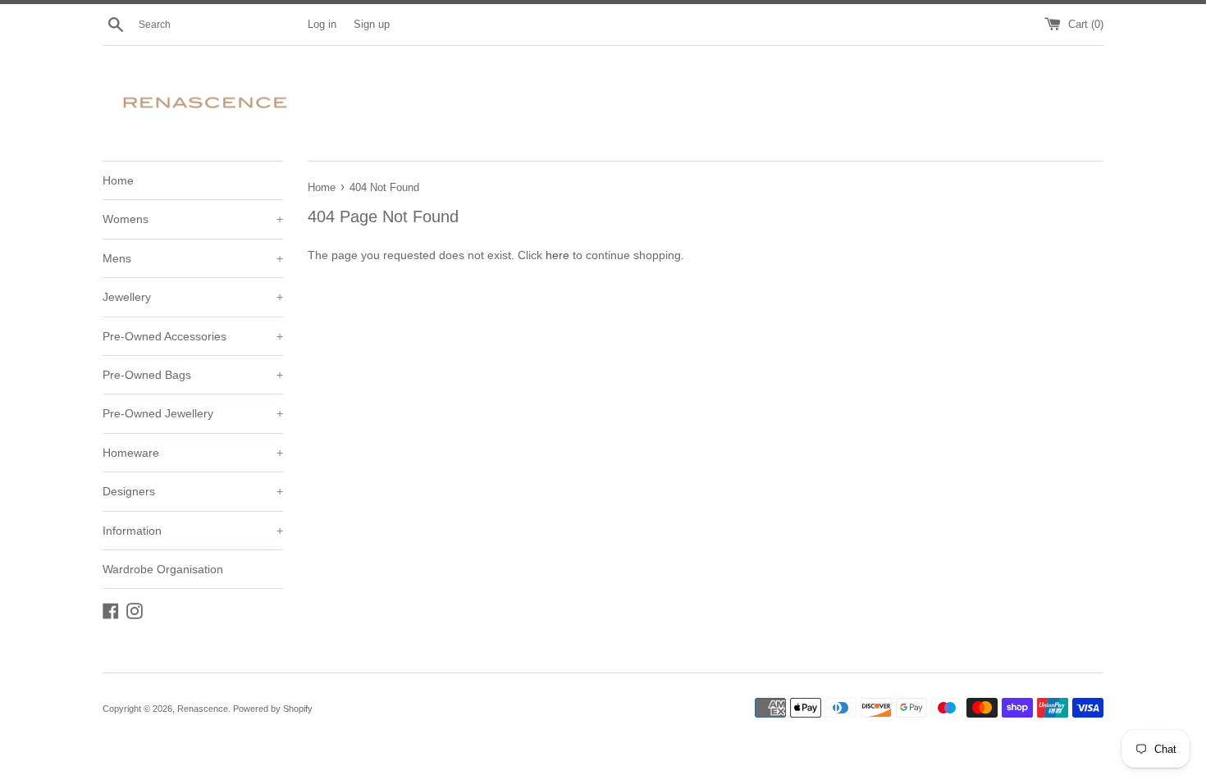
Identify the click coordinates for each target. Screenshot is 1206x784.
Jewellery (193, 296)
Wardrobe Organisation (163, 569)
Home (118, 180)
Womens (193, 219)
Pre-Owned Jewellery (193, 413)
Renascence (202, 708)
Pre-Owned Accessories (193, 336)
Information (193, 530)
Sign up (372, 24)
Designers (193, 491)
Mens (193, 258)
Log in (322, 24)
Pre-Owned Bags (193, 374)
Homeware (193, 452)
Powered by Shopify (273, 708)
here (557, 255)
